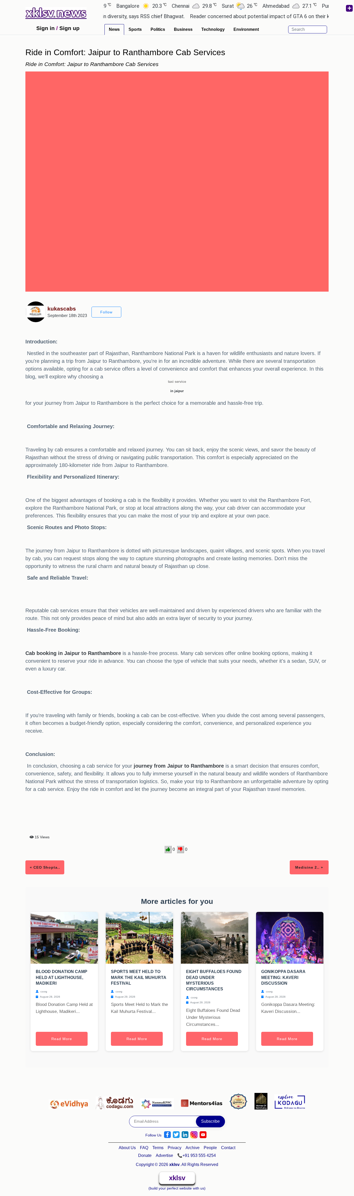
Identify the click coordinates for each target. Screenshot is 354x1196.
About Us (127, 1147)
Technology (213, 29)
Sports (135, 29)
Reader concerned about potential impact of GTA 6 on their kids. (247, 16)
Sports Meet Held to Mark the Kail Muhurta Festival (138, 977)
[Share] (349, 8)
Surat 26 (218, 5)
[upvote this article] (168, 849)
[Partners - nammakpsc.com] (158, 1101)
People (210, 1147)
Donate (145, 1155)
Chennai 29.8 (173, 5)
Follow (106, 312)
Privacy (174, 1147)
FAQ (144, 1147)
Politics (158, 29)
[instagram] (193, 1134)
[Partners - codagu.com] (116, 1101)
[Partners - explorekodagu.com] (289, 1101)
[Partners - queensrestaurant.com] (239, 1101)
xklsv (177, 1178)
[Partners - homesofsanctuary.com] (262, 1101)
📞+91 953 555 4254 (196, 1155)
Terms (158, 1147)
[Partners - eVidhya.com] (70, 1101)
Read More (61, 1039)
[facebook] (167, 1134)
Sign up (69, 28)
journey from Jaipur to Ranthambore (179, 766)
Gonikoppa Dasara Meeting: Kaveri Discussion (283, 977)
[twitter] (176, 1134)
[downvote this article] (180, 849)
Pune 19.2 (320, 5)
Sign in (45, 28)
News (114, 29)
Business (183, 29)
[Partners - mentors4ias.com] (203, 1101)
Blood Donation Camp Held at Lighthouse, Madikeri (61, 977)
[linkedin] (185, 1134)
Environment (246, 29)
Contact (228, 1147)
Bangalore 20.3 (120, 5)
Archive (193, 1147)
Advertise (164, 1155)
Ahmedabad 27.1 (269, 5)
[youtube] (203, 1134)
